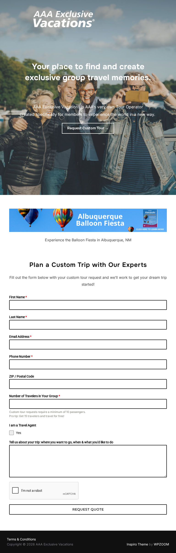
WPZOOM (161, 544)
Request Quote (88, 509)
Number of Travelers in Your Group (34, 396)
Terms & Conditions (21, 539)
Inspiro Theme (137, 544)
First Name (18, 297)
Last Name (18, 317)
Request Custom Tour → (88, 128)
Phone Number (21, 356)
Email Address (20, 336)
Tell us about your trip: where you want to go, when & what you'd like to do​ (61, 442)
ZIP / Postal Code (21, 376)
